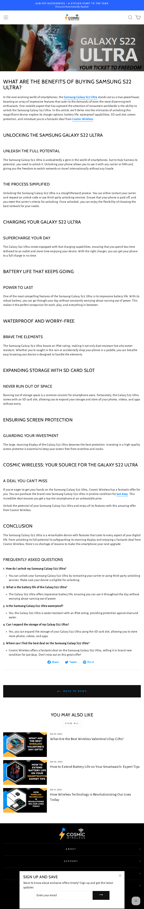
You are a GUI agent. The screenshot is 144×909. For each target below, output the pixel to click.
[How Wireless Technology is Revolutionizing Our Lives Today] (25, 800)
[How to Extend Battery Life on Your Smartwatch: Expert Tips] (25, 772)
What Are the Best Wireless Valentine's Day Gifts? (87, 739)
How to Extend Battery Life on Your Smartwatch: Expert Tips (95, 767)
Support (71, 861)
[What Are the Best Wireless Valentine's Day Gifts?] (25, 744)
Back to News (74, 691)
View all (72, 723)
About (71, 849)
